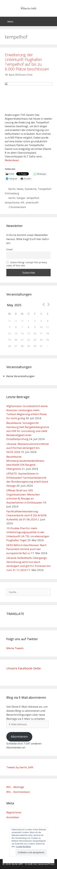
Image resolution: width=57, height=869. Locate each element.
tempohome (12, 202)
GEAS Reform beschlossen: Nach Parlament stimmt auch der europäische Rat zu (26, 549)
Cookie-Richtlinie (23, 846)
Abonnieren (19, 737)
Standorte (31, 189)
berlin (11, 198)
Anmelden (12, 817)
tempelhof (33, 198)
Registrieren (13, 812)
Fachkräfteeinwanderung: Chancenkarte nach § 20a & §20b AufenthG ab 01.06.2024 (26, 515)
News (20, 189)
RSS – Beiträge (15, 787)
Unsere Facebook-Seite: (23, 668)
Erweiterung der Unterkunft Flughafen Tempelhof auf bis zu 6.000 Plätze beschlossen (27, 62)
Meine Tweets (15, 648)
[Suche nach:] (28, 592)
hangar (21, 198)
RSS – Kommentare (18, 792)
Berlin (12, 189)
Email (9, 249)
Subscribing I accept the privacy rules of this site (26, 264)
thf (22, 202)
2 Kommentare (17, 207)
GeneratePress (46, 864)
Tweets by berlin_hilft (19, 767)
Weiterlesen (12, 160)
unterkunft (31, 202)
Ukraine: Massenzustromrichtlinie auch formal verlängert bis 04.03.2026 (27, 448)
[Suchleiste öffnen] (52, 21)
